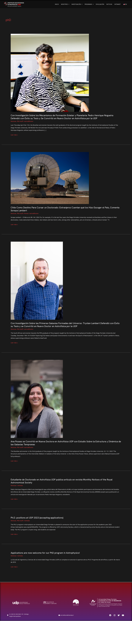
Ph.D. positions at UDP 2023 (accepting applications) (37, 517)
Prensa (26, 213)
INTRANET (117, 4)
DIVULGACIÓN (100, 4)
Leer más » (14, 135)
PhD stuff (20, 121)
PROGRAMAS (88, 4)
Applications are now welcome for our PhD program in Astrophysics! (45, 552)
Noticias (13, 121)
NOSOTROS (64, 4)
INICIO (57, 4)
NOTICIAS (109, 4)
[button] (65, 4)
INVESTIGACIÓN (76, 4)
